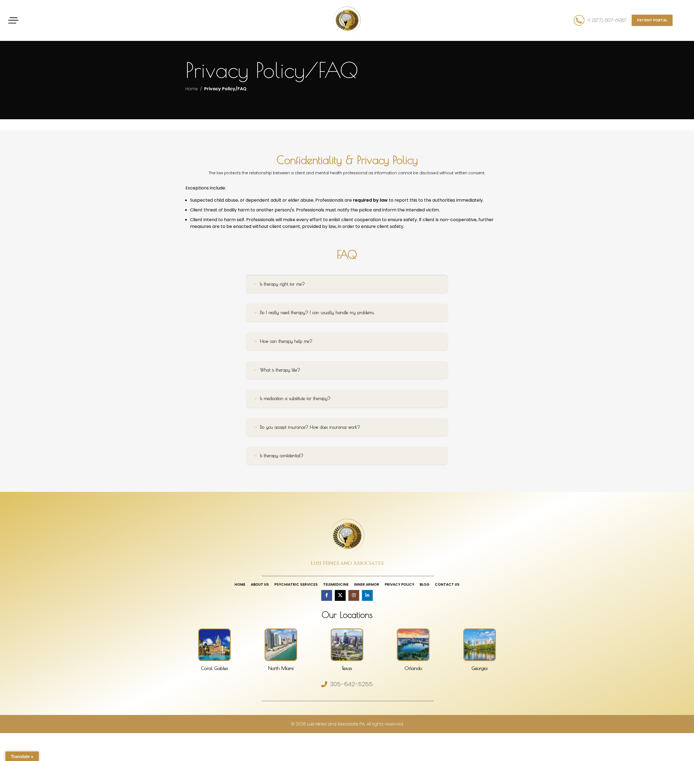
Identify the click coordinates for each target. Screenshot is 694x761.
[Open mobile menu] (13, 20)
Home (191, 89)
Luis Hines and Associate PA (336, 724)
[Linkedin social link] (367, 595)
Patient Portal (652, 20)
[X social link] (340, 595)
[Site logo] (347, 20)
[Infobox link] (214, 649)
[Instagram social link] (353, 595)
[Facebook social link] (326, 595)
